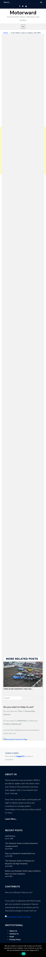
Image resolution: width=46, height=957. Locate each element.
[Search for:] (10, 2)
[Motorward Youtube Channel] (26, 6)
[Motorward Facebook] (20, 6)
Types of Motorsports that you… (18, 689)
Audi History (10, 836)
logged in (20, 756)
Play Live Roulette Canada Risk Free (20, 853)
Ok (24, 954)
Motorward (23, 12)
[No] (43, 950)
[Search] (41, 2)
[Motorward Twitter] (22, 6)
